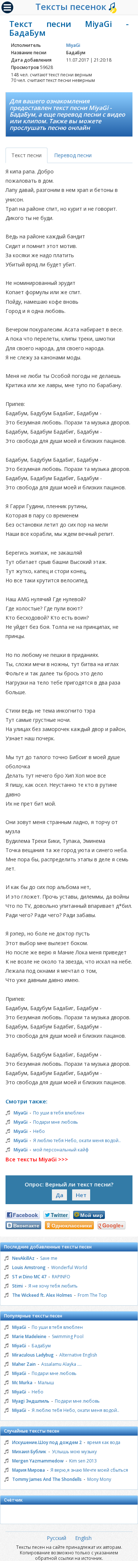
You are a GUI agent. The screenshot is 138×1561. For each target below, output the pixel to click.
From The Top (92, 1295)
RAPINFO (61, 1277)
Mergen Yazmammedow (38, 1461)
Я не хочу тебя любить (53, 1286)
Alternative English (78, 1355)
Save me (48, 1258)
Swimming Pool (68, 1336)
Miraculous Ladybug (33, 1355)
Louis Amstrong (29, 1267)
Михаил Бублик (29, 1451)
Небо (39, 1131)
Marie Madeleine (29, 1336)
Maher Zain (24, 1364)
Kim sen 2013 (83, 1461)
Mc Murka (22, 1382)
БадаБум (41, 1346)
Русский (56, 1537)
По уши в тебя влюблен (58, 1113)
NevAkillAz (23, 1258)
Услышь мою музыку (74, 1451)
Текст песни (26, 155)
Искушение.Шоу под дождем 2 (47, 1442)
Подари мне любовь (55, 1122)
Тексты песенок (72, 6)
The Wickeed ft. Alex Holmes (42, 1295)
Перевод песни (73, 155)
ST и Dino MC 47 (29, 1277)
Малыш (46, 1382)
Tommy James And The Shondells (47, 1479)
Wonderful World (69, 1267)
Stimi (17, 1286)
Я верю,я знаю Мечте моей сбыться (89, 1470)
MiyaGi (73, 45)
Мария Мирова (28, 1470)
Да (59, 1195)
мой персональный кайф (61, 1150)
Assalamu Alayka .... (61, 1364)
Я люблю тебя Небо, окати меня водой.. (77, 1140)
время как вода (103, 1442)
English (83, 1537)
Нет (81, 1195)
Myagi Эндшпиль (30, 1401)
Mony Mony (99, 1479)
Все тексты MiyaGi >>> (37, 1159)
